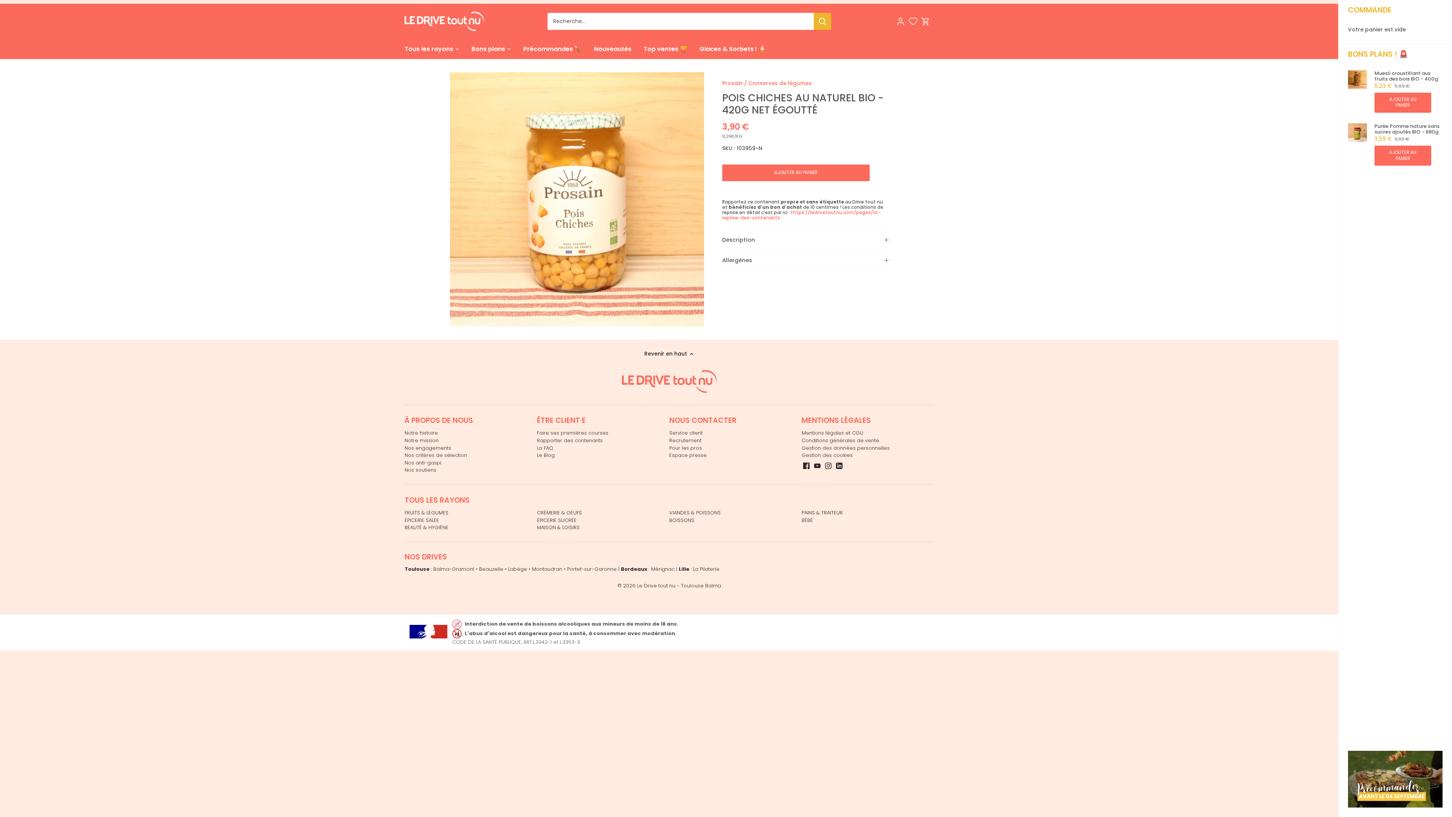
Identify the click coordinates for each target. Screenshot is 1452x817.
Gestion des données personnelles (846, 448)
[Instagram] (828, 465)
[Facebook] (806, 465)
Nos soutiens (420, 470)
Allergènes (737, 260)
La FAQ (545, 448)
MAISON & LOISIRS (558, 527)
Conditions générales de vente (840, 440)
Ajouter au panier (1402, 102)
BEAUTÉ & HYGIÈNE (426, 527)
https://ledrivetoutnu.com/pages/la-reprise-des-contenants (801, 215)
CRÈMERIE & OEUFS (559, 512)
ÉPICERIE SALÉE (422, 520)
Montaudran (547, 569)
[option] (577, 199)
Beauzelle (491, 569)
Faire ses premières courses (572, 432)
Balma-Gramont (453, 569)
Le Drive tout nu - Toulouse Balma (679, 585)
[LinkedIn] (839, 465)
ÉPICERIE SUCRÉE (557, 520)
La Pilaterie (706, 569)
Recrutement (685, 440)
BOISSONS (681, 520)
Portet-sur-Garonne (592, 569)
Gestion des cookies (827, 455)
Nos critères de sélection (436, 455)
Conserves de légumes (780, 83)
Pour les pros (685, 448)
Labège (517, 569)
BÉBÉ (807, 520)
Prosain (732, 83)
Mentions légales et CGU (832, 432)
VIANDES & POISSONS (695, 512)
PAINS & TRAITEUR (822, 512)
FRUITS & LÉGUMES (426, 512)
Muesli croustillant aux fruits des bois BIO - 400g (1406, 76)
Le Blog (546, 455)
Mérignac (663, 569)
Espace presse (688, 455)
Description (738, 240)
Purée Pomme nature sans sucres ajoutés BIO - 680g (1407, 129)
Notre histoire (421, 432)
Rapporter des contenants (570, 440)
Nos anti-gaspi (423, 462)
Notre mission (422, 440)
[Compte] (900, 21)
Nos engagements (428, 448)
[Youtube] (817, 465)
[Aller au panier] (925, 21)
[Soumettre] (822, 21)
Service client (686, 432)
